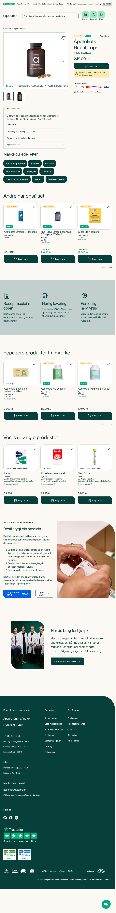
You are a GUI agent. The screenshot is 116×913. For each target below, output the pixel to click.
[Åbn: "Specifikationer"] (36, 144)
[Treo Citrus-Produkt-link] (95, 474)
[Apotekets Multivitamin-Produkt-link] (57, 390)
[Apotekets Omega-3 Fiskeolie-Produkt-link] (20, 233)
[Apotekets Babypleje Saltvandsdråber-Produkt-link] (20, 390)
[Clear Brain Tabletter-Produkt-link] (95, 233)
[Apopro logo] (11, 16)
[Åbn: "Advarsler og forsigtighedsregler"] (36, 138)
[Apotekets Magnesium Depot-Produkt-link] (95, 390)
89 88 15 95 (14, 735)
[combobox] (50, 16)
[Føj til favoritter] (63, 37)
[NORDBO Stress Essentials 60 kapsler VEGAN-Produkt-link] (57, 233)
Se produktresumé (11, 484)
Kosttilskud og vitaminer (14, 29)
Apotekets (104, 36)
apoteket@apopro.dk (14, 789)
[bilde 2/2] (20, 96)
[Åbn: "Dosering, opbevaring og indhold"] (36, 131)
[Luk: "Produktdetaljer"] (36, 108)
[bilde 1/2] (8, 96)
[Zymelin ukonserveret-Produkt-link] (57, 474)
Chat (6, 762)
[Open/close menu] (109, 16)
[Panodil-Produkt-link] (20, 474)
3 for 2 (87, 36)
